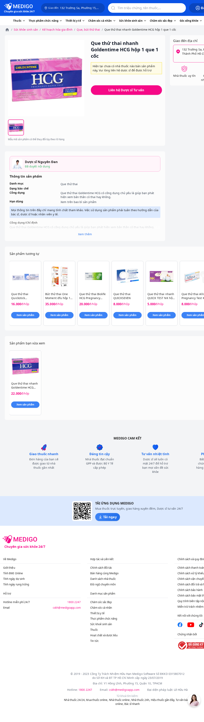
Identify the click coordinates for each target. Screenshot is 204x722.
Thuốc (94, 630)
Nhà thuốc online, (120, 700)
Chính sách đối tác (101, 567)
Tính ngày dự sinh (14, 579)
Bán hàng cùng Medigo (104, 573)
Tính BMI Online (13, 573)
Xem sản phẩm (25, 315)
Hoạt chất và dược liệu (103, 635)
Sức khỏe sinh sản (26, 29)
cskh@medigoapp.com (67, 607)
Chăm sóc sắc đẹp (101, 602)
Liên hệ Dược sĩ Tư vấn (126, 90)
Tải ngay (110, 517)
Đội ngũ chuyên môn (103, 584)
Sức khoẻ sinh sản (101, 624)
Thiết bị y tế (97, 613)
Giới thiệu (9, 567)
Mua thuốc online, (97, 700)
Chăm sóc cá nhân (101, 607)
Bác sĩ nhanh (132, 704)
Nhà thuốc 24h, (140, 700)
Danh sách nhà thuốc (103, 579)
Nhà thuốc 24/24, (74, 700)
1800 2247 (74, 602)
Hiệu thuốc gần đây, (163, 700)
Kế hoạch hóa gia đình (57, 29)
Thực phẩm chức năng (103, 618)
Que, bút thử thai (88, 29)
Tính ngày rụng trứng (16, 584)
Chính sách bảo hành (190, 590)
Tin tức (94, 641)
